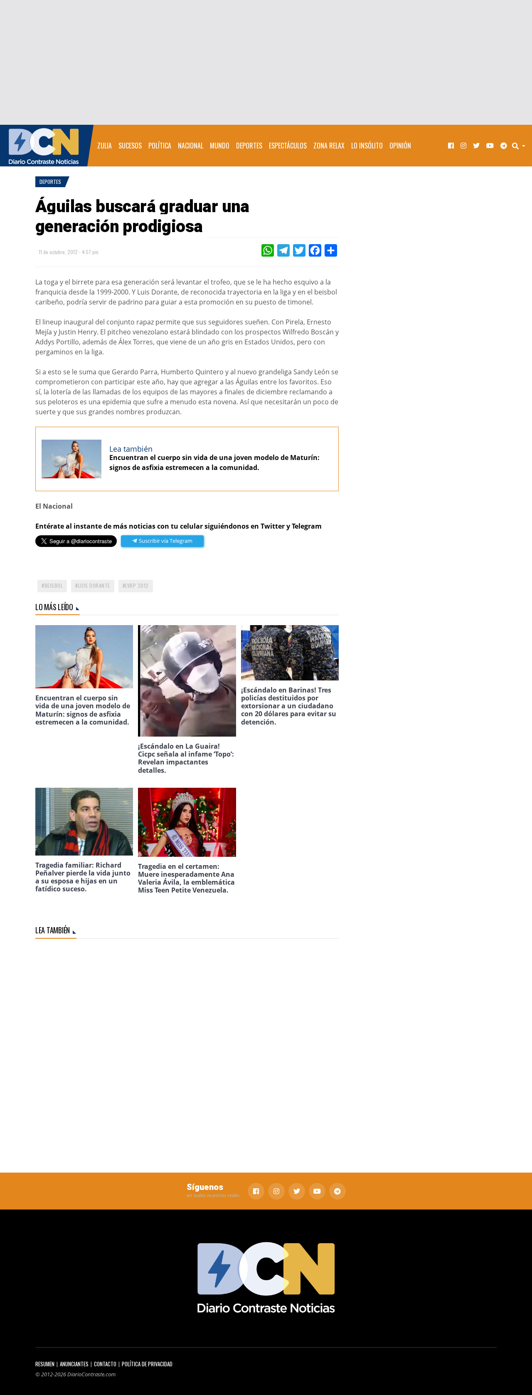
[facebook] (451, 146)
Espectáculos (288, 146)
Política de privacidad (147, 1364)
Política (159, 146)
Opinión (400, 146)
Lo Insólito (367, 146)
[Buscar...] (521, 145)
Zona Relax (329, 146)
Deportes (249, 146)
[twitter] (476, 146)
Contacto (105, 1364)
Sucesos (130, 146)
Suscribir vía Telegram (165, 540)
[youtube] (490, 146)
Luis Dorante (94, 585)
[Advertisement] (266, 62)
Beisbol (53, 585)
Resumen (44, 1364)
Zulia (104, 146)
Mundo (219, 146)
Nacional (190, 146)
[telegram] (503, 146)
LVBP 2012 (137, 585)
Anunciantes (74, 1364)
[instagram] (463, 146)
